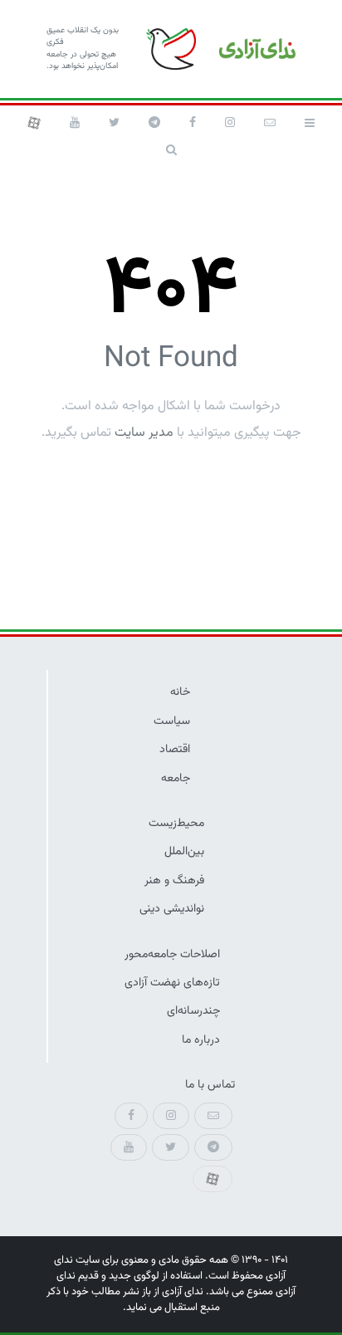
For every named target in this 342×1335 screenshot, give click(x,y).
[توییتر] (114, 123)
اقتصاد (174, 749)
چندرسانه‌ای (193, 1010)
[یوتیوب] (74, 123)
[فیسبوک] (192, 123)
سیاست (172, 721)
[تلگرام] (154, 123)
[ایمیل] (270, 123)
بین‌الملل (184, 851)
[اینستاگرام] (230, 123)
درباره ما (201, 1039)
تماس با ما (210, 1084)
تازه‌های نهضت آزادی (172, 982)
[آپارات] (34, 123)
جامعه (175, 778)
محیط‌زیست (176, 823)
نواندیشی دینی (171, 908)
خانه (180, 692)
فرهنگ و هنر (174, 880)
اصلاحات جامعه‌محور (172, 954)
